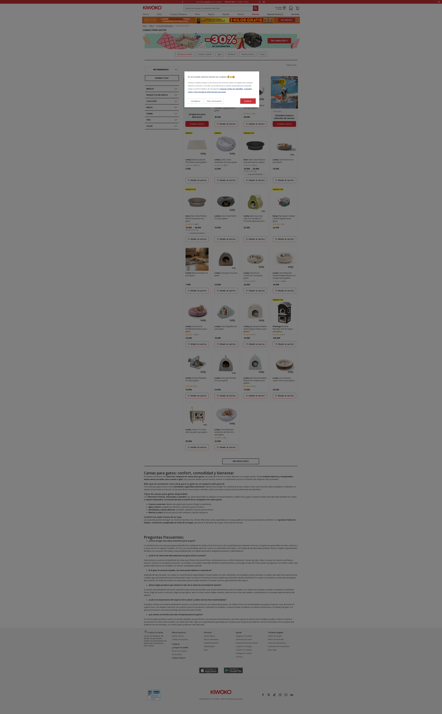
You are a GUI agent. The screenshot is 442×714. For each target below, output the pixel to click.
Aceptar (248, 101)
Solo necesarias (214, 101)
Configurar (196, 101)
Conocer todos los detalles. (231, 89)
